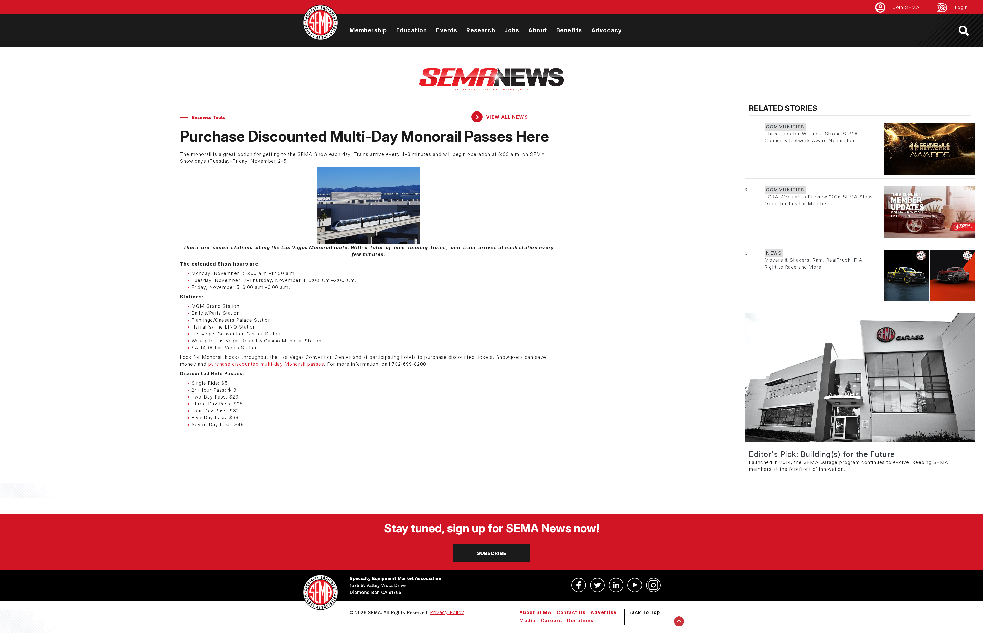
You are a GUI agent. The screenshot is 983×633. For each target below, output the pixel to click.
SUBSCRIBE (491, 553)
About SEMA (535, 612)
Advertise (604, 612)
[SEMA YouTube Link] (634, 585)
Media (527, 620)
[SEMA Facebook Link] (578, 585)
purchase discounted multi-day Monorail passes (266, 364)
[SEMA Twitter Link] (597, 585)
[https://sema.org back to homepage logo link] (968, 31)
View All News (506, 117)
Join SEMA (906, 7)
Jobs (511, 30)
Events (446, 30)
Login (961, 7)
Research (480, 30)
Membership (368, 30)
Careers (551, 620)
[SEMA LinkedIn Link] (616, 585)
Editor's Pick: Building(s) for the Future (822, 454)
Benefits (569, 30)
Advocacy (606, 30)
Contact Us (571, 612)
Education (411, 30)
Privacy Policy (447, 612)
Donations (580, 620)
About (537, 30)
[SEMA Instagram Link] (653, 585)
